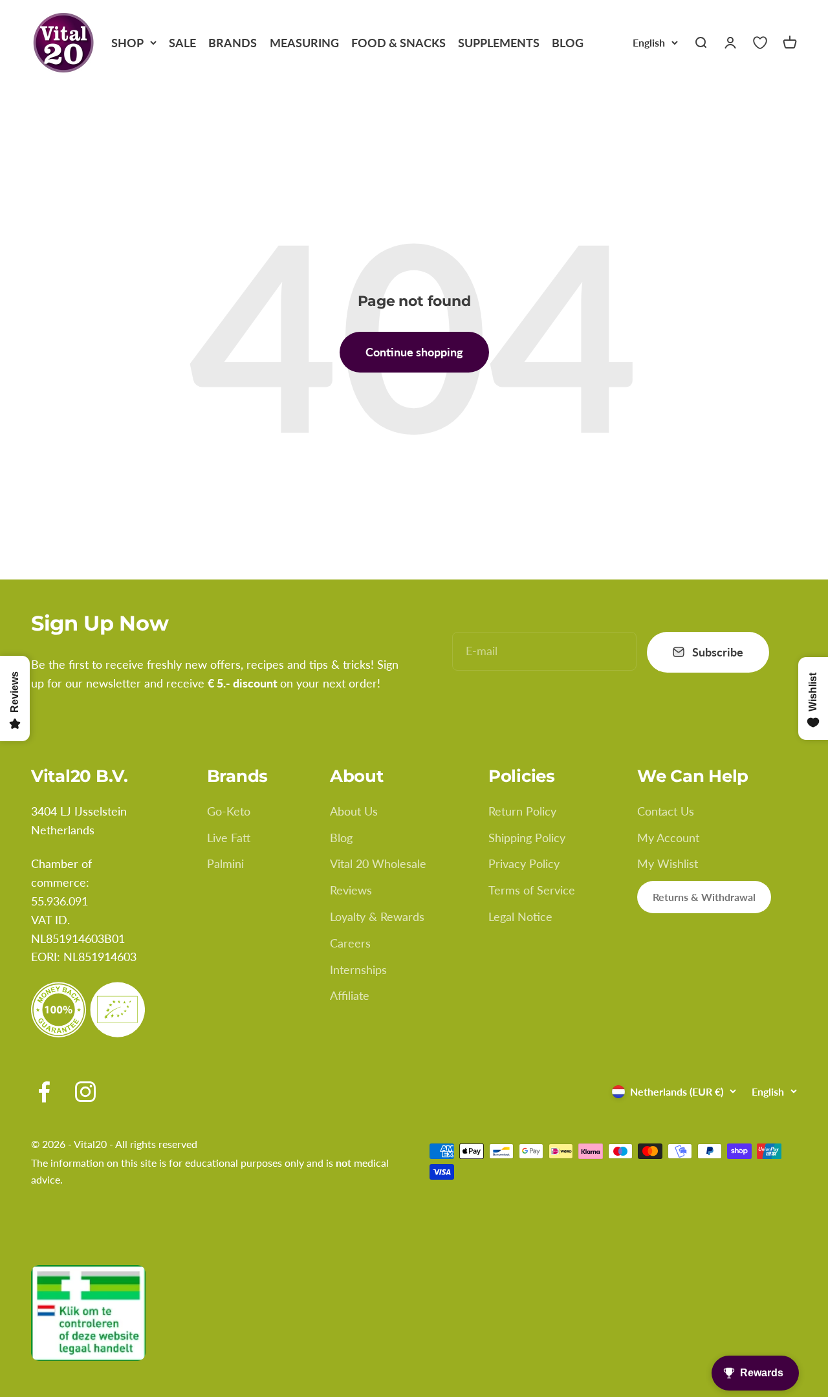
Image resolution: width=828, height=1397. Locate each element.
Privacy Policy (524, 863)
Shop (127, 43)
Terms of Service (531, 890)
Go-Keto (228, 811)
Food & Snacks (398, 43)
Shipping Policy (526, 837)
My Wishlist (667, 863)
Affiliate (349, 995)
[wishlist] (760, 43)
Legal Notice (520, 916)
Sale (182, 43)
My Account (668, 837)
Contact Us (665, 811)
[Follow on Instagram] (85, 1092)
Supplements (498, 43)
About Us (354, 811)
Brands (232, 43)
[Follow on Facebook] (44, 1092)
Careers (350, 943)
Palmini (225, 863)
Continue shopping (414, 352)
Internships (358, 969)
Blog (567, 43)
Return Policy (522, 811)
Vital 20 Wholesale (378, 863)
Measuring (304, 43)
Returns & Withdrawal (704, 897)
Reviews (351, 890)
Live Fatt (228, 837)
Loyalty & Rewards (377, 916)
